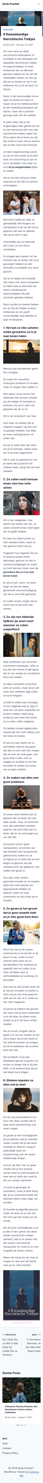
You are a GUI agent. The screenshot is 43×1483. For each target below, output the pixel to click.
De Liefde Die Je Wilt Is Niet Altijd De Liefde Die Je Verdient (10, 1345)
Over (5, 1443)
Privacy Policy (10, 1453)
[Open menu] (39, 3)
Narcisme (8, 30)
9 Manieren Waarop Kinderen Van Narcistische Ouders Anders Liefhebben (21, 1409)
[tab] (17, 1425)
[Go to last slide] (5, 1400)
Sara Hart (10, 45)
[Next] (37, 1400)
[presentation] (21, 1390)
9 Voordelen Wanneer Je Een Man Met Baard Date (33, 1343)
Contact (6, 1448)
